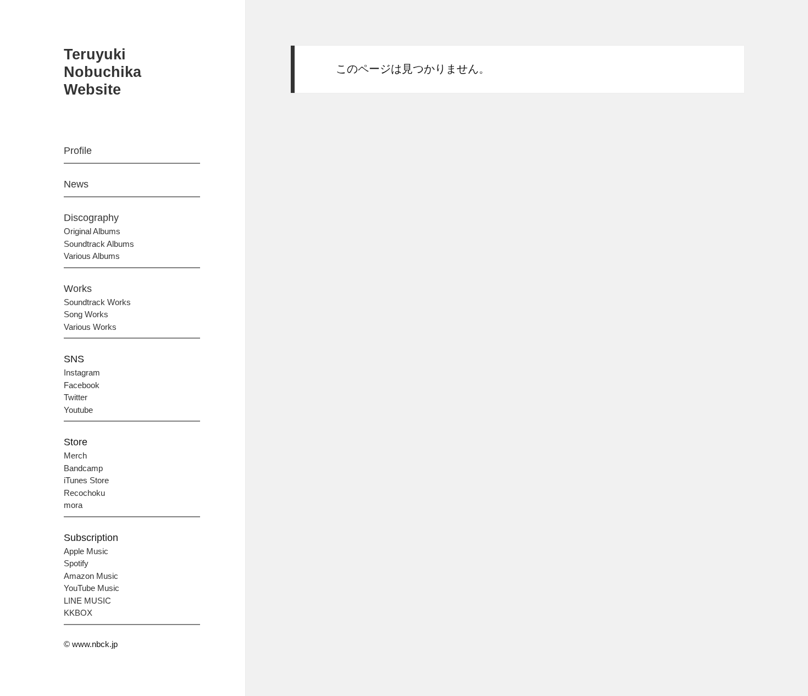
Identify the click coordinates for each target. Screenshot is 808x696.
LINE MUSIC (87, 600)
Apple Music (86, 551)
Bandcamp (83, 468)
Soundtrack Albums (99, 243)
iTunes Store (86, 480)
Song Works (86, 314)
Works (78, 288)
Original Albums (92, 231)
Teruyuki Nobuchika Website (102, 72)
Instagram (82, 372)
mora (73, 505)
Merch (75, 455)
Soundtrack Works (97, 302)
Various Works (90, 327)
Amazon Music (91, 576)
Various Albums (92, 256)
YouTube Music (91, 588)
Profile (78, 150)
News (76, 184)
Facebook (81, 385)
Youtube (78, 410)
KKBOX (78, 612)
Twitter (75, 397)
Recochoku (84, 493)
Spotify (76, 563)
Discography (91, 217)
